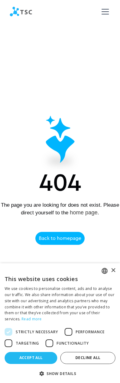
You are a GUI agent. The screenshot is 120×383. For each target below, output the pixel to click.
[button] (104, 11)
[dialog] (60, 323)
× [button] (113, 270)
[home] (21, 12)
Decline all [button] (87, 357)
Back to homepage (60, 238)
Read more (32, 319)
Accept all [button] (31, 357)
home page (84, 212)
